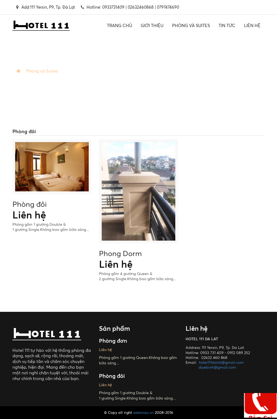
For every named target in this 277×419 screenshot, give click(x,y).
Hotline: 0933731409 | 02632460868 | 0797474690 (133, 7)
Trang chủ (119, 25)
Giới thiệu (152, 25)
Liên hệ (252, 25)
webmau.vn (143, 412)
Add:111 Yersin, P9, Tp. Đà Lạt (48, 7)
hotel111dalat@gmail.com (221, 362)
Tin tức (227, 25)
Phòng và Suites (191, 25)
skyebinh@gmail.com (217, 367)
